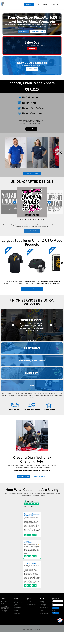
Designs (37, 4)
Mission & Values (23, 476)
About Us (29, 599)
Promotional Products (18, 612)
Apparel (15, 599)
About (52, 4)
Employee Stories (39, 476)
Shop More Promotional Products (32, 289)
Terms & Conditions (44, 613)
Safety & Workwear (18, 608)
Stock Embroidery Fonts (44, 607)
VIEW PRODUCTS (32, 69)
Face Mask (16, 610)
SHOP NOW (32, 48)
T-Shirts (15, 601)
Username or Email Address (57, 599)
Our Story (29, 601)
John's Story (29, 605)
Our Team (29, 602)
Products (45, 4)
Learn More (31, 129)
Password (54, 603)
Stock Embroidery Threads (43, 609)
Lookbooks (42, 601)
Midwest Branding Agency (36, 629)
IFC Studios (29, 629)
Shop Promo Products (38, 31)
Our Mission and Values (31, 604)
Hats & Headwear (17, 607)
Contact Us (42, 599)
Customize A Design (44, 605)
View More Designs (32, 231)
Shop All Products (43, 602)
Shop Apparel (23, 31)
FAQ (40, 611)
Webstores (16, 615)
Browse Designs (43, 604)
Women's (16, 604)
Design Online (17, 613)
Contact (59, 4)
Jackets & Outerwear (18, 605)
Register (56, 612)
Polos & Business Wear (19, 602)
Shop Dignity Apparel (32, 173)
